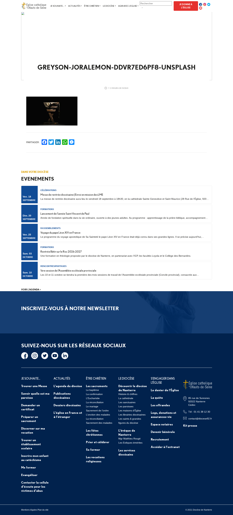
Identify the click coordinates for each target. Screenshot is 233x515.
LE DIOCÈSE (126, 378)
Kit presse (190, 425)
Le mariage (92, 406)
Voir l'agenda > (31, 289)
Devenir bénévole (163, 431)
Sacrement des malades (99, 422)
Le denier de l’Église (165, 390)
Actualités (74, 6)
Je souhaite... (57, 6)
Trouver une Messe (34, 386)
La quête (157, 397)
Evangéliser (29, 475)
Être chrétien (91, 6)
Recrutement (160, 439)
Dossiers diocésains (67, 405)
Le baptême (92, 390)
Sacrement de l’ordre (97, 410)
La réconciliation (95, 402)
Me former (28, 467)
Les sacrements (96, 386)
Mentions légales (29, 510)
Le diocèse (108, 6)
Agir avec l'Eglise (127, 6)
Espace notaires (162, 424)
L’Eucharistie (93, 398)
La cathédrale (125, 398)
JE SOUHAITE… (30, 378)
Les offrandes (160, 405)
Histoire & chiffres (127, 394)
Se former (93, 449)
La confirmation (94, 394)
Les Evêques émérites (130, 442)
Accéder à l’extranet (165, 446)
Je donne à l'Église (185, 6)
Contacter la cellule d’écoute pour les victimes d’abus (35, 486)
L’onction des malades (98, 414)
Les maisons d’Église (129, 410)
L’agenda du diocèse (68, 386)
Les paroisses (125, 406)
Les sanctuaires (126, 402)
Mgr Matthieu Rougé (129, 438)
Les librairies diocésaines (131, 414)
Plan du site (43, 510)
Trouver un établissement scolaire (31, 444)
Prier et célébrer (97, 442)
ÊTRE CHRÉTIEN (96, 378)
